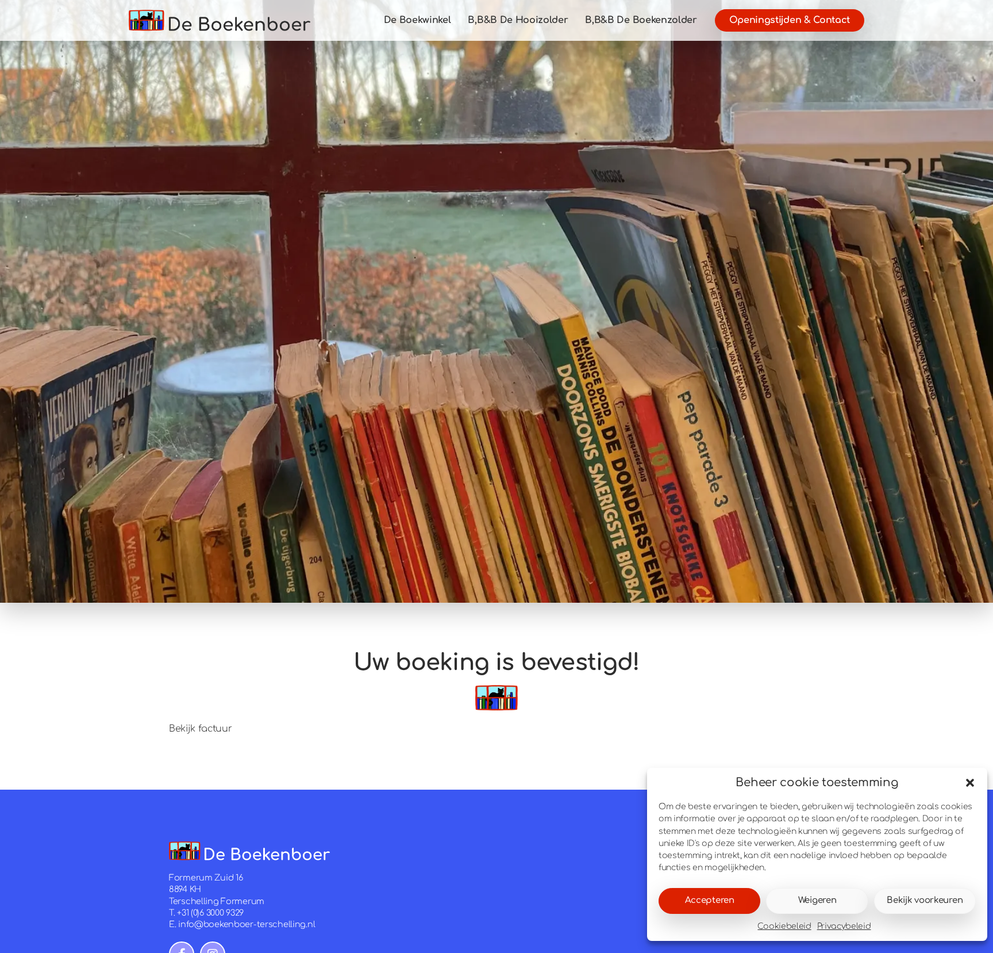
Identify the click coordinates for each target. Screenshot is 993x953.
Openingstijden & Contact (789, 20)
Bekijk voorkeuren (925, 900)
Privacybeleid (844, 926)
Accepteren (709, 900)
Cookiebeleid (784, 926)
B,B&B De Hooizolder (518, 20)
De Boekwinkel (417, 20)
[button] (970, 783)
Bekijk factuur (200, 729)
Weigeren (817, 900)
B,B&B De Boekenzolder (640, 20)
